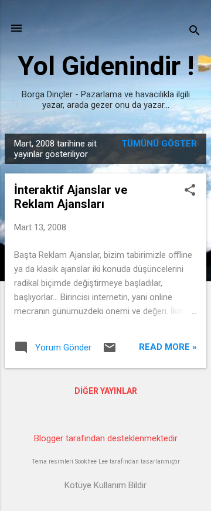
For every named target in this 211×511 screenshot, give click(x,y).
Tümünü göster (159, 143)
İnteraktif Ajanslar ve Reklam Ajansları (70, 197)
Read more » (168, 347)
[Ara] (195, 32)
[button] (190, 191)
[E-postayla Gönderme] (110, 351)
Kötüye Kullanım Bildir (105, 485)
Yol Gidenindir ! (106, 65)
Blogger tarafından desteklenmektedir (106, 438)
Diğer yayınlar (105, 391)
